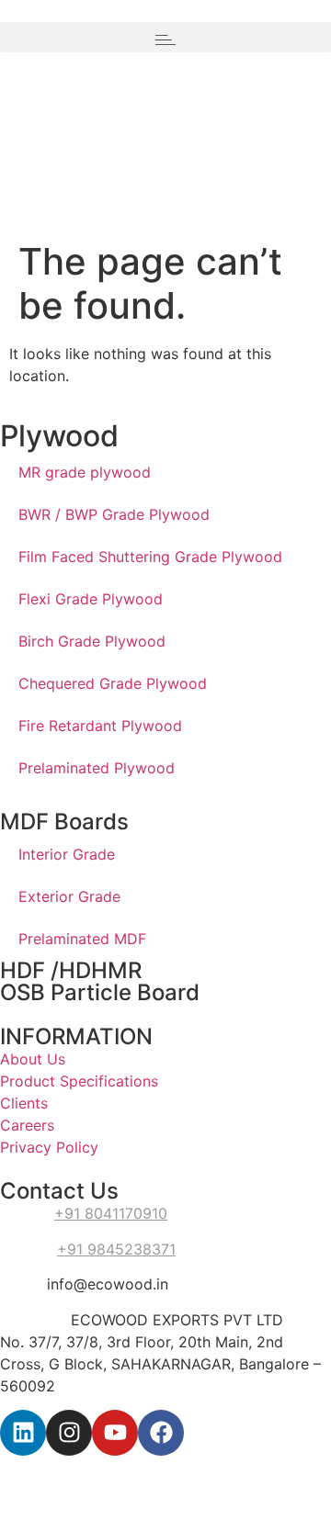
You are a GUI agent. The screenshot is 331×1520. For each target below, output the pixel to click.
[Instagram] (69, 1433)
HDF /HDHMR (71, 970)
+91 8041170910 (110, 1213)
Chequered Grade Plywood (112, 683)
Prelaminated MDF (82, 938)
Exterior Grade (69, 896)
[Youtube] (115, 1433)
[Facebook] (161, 1433)
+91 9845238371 (116, 1249)
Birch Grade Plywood (92, 641)
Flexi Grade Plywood (90, 599)
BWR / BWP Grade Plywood (114, 514)
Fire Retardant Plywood (100, 725)
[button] (165, 37)
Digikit (234, 1467)
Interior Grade (66, 854)
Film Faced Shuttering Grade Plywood (150, 556)
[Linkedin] (23, 1433)
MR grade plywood (84, 472)
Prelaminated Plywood (96, 768)
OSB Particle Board (100, 992)
